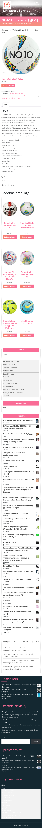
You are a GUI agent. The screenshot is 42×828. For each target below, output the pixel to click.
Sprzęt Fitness (8, 387)
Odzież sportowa (9, 395)
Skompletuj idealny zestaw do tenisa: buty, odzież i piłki (19, 712)
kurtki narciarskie (7, 98)
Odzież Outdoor (8, 374)
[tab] (36, 3)
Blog (4, 359)
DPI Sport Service (16, 10)
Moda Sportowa (9, 365)
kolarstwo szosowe (31, 96)
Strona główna (6, 30)
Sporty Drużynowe (10, 383)
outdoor (6, 377)
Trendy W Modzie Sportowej (13, 393)
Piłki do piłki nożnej (19, 30)
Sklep (5, 355)
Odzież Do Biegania (10, 368)
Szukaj (3, 737)
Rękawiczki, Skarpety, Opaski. (13, 389)
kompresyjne (8, 370)
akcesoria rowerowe (16, 96)
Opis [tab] (6, 104)
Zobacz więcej (8, 85)
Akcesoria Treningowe (11, 361)
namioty (17, 98)
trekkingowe (7, 380)
